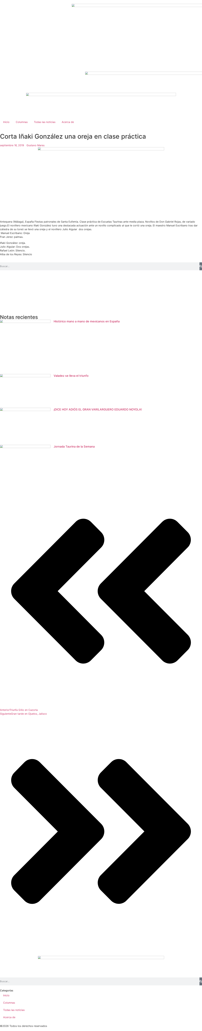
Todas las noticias (44, 122)
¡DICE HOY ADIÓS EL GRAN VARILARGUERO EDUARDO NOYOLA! (98, 409)
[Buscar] (200, 266)
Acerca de (68, 122)
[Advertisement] (94, 292)
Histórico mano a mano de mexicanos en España (87, 321)
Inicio (6, 122)
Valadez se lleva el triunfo (71, 375)
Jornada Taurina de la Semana (74, 446)
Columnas (22, 122)
